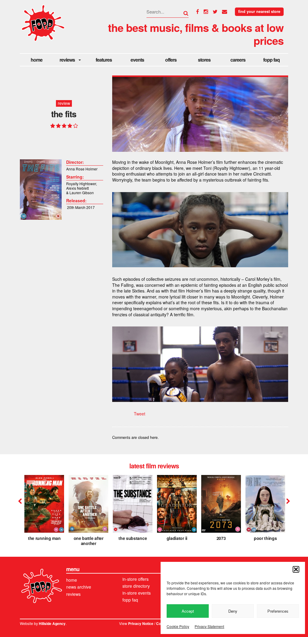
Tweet (139, 414)
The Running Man (44, 538)
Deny (232, 611)
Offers (171, 59)
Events (137, 59)
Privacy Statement (209, 626)
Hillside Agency (52, 623)
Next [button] (287, 501)
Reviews (67, 59)
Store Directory (136, 586)
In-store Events (136, 593)
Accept (188, 611)
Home (36, 59)
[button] (296, 569)
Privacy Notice (140, 623)
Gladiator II (177, 538)
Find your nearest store (259, 11)
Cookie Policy (178, 626)
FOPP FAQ (271, 59)
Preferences (277, 611)
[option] (44, 510)
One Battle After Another (88, 540)
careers (237, 59)
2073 (221, 538)
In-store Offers (135, 579)
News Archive (78, 587)
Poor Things (265, 538)
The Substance (133, 538)
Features (104, 59)
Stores (204, 59)
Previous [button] (20, 501)
